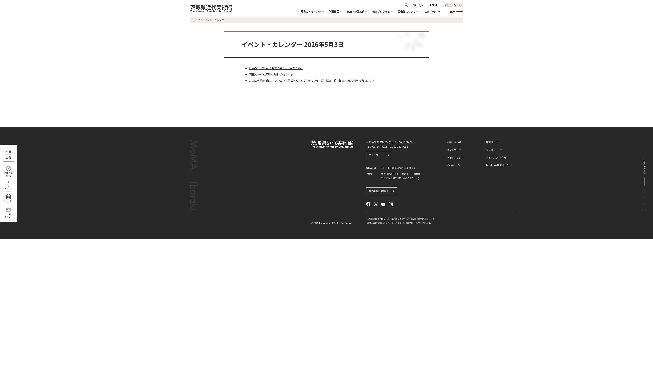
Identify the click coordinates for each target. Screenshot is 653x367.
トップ (196, 20)
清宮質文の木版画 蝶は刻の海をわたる (271, 74)
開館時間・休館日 (378, 191)
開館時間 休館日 (8, 174)
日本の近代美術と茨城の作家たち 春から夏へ (276, 68)
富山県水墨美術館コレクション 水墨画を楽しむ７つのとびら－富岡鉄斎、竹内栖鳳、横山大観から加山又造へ (312, 80)
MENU (451, 11)
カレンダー (8, 201)
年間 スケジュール (9, 215)
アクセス (9, 188)
